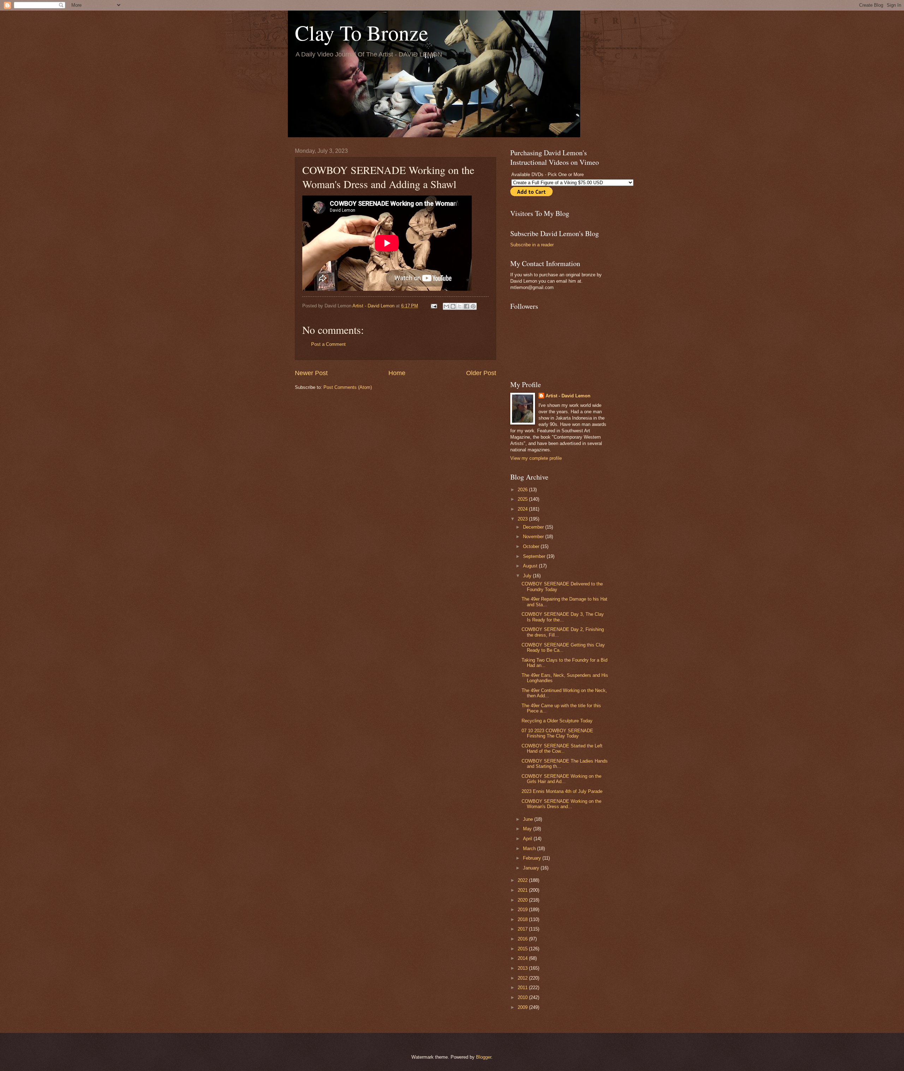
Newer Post (311, 373)
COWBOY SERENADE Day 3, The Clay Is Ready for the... (563, 617)
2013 (523, 968)
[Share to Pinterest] (473, 306)
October (532, 546)
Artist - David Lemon (568, 395)
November (534, 536)
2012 (523, 978)
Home (396, 373)
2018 (523, 919)
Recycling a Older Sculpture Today (557, 720)
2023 (523, 519)
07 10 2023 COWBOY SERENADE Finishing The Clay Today (557, 733)
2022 (523, 880)
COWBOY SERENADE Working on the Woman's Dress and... (561, 804)
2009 (523, 1007)
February (532, 858)
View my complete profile (536, 458)
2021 (523, 890)
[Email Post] (434, 305)
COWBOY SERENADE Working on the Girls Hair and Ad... (561, 779)
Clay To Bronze (361, 32)
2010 (523, 997)
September (535, 556)
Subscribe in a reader (532, 244)
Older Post (481, 373)
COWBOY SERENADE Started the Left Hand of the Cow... (562, 748)
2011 (523, 987)
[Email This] (446, 306)
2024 (523, 509)
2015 (523, 948)
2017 (523, 929)
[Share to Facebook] (466, 306)
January (532, 868)
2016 (523, 938)
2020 (523, 900)
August (531, 565)
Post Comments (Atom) (347, 387)
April (528, 838)
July (528, 575)
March (530, 848)
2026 (523, 489)
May (528, 828)
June (528, 819)
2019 (523, 909)
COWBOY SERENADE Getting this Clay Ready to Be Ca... (563, 647)
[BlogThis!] (453, 306)
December (534, 527)
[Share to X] (459, 306)
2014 (523, 958)
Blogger (483, 1057)
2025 (523, 499)
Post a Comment (328, 344)
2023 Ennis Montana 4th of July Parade (562, 791)
